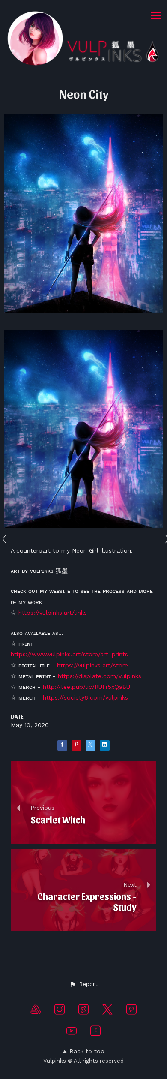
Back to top (86, 1051)
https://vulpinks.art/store (92, 665)
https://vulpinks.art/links (52, 612)
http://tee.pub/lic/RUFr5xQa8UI (87, 686)
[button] (83, 984)
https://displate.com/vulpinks (99, 676)
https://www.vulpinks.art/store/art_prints (69, 654)
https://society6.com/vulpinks (85, 697)
